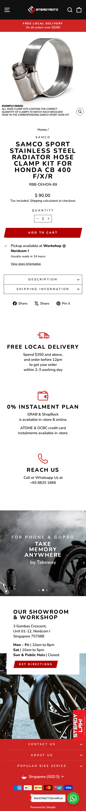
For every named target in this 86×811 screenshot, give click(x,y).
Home (42, 129)
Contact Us (42, 744)
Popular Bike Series (42, 766)
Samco (43, 137)
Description (43, 279)
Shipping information (43, 289)
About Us (42, 755)
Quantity (43, 210)
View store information (26, 264)
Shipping (36, 201)
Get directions (35, 664)
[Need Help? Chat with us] (73, 798)
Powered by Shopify (43, 807)
